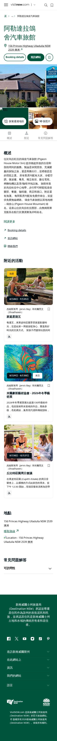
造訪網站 (36, 57)
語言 (10, 685)
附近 (26, 138)
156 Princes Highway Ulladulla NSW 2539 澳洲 (29, 47)
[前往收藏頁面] (51, 4)
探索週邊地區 (16, 121)
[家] (20, 4)
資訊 (10, 667)
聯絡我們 (13, 246)
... (12, 16)
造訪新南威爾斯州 (18, 652)
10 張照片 (44, 121)
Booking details (15, 57)
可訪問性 (9, 568)
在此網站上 (14, 659)
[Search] (46, 5)
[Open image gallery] (28, 85)
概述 (9, 138)
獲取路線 (9, 531)
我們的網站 (14, 675)
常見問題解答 (45, 138)
